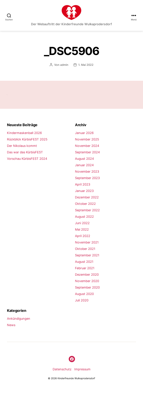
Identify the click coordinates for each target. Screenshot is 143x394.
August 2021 (84, 261)
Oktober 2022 (85, 204)
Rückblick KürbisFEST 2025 (27, 139)
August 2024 (84, 158)
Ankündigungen (18, 318)
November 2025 (87, 139)
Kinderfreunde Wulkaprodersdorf (76, 378)
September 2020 (87, 287)
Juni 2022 (82, 223)
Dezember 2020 (87, 274)
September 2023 (87, 178)
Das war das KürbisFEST (25, 152)
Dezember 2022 (87, 197)
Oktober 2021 (85, 249)
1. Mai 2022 (85, 64)
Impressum (82, 369)
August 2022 (84, 216)
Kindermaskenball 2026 (24, 133)
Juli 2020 (81, 300)
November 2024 (87, 146)
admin (64, 64)
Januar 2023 (84, 191)
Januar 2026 (84, 133)
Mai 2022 (82, 229)
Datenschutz (62, 369)
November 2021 (87, 242)
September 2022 (87, 210)
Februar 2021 (84, 268)
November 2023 (87, 171)
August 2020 (84, 294)
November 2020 (87, 281)
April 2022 (82, 236)
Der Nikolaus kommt (22, 146)
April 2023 (82, 184)
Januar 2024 (84, 165)
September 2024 (87, 152)
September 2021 (87, 255)
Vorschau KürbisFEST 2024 (27, 158)
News (11, 325)
